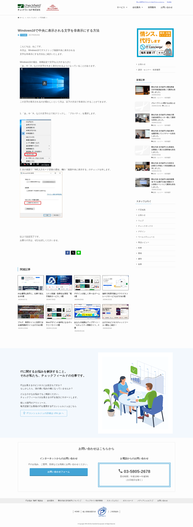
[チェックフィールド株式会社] (29, 7)
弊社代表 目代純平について (69, 501)
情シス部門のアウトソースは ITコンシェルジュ (150, 2)
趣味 (140, 259)
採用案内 (152, 7)
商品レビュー (143, 242)
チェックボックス (145, 226)
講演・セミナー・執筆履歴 (149, 70)
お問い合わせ (167, 7)
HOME (77, 512)
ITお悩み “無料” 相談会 (34, 501)
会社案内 (136, 7)
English (169, 2)
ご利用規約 (114, 512)
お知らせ (141, 64)
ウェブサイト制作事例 (94, 501)
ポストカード (128, 501)
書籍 (140, 253)
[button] (67, 253)
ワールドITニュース (146, 237)
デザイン (141, 231)
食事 (140, 264)
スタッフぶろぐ (113, 501)
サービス (121, 7)
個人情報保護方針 (89, 512)
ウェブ (141, 221)
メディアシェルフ (144, 501)
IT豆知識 (23, 35)
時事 (140, 248)
